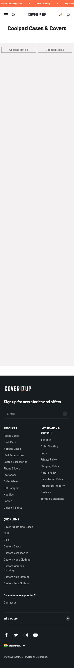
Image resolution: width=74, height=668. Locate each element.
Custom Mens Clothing (17, 559)
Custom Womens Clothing (14, 568)
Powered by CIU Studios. (36, 656)
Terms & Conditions (52, 498)
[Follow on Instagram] (25, 635)
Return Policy (49, 472)
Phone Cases (11, 435)
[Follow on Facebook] (6, 635)
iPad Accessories (14, 455)
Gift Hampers (11, 488)
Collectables (11, 481)
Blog (6, 539)
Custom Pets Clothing (17, 583)
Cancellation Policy (52, 479)
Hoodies (9, 494)
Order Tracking (49, 446)
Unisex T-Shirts (13, 507)
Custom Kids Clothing (17, 576)
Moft (6, 533)
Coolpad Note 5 (18, 49)
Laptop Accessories (15, 461)
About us (46, 440)
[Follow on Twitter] (16, 635)
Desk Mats (10, 442)
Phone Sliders (12, 468)
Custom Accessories (16, 552)
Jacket (8, 501)
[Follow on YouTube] (35, 635)
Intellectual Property (53, 485)
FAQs (44, 453)
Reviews (46, 492)
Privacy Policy (49, 459)
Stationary (10, 475)
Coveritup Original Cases (18, 526)
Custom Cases (12, 546)
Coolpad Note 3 (55, 49)
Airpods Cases (12, 448)
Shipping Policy (50, 466)
